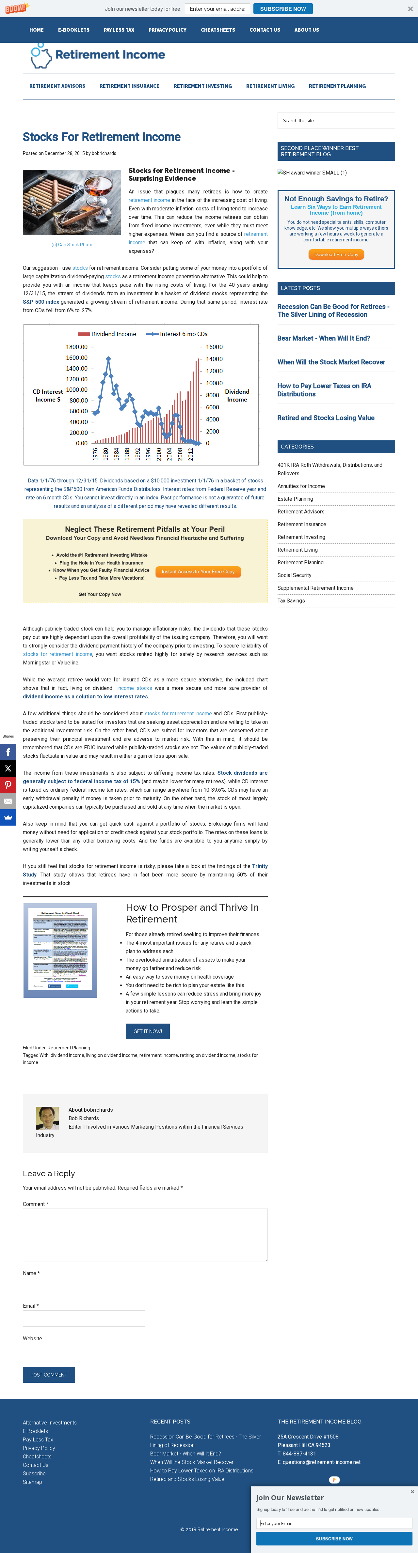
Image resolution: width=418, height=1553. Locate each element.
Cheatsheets (37, 1457)
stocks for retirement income (57, 654)
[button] (209, 8)
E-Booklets (35, 1431)
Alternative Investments (50, 1423)
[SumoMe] (8, 817)
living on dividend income (111, 1055)
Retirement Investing (301, 537)
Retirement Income (209, 54)
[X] (8, 768)
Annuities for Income (301, 486)
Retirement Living (298, 550)
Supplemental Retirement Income (316, 588)
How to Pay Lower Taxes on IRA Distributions (201, 1471)
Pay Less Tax (38, 1440)
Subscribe (34, 1473)
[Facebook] (8, 752)
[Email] (8, 801)
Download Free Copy (336, 254)
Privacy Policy (39, 1448)
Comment (35, 1204)
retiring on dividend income (207, 1055)
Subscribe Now (283, 8)
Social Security (295, 575)
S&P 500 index (41, 302)
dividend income (67, 1055)
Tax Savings (291, 601)
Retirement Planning (69, 1047)
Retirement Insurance (302, 524)
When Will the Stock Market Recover (331, 362)
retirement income (149, 200)
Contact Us (35, 1465)
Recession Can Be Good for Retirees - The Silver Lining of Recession (334, 311)
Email (31, 1306)
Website (32, 1338)
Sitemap (32, 1482)
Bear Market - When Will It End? (324, 338)
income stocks (134, 688)
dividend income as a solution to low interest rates (85, 696)
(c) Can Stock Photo (72, 244)
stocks (80, 268)
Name (31, 1273)
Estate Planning (295, 499)
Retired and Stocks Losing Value (326, 418)
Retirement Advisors (301, 512)
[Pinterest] (8, 785)
